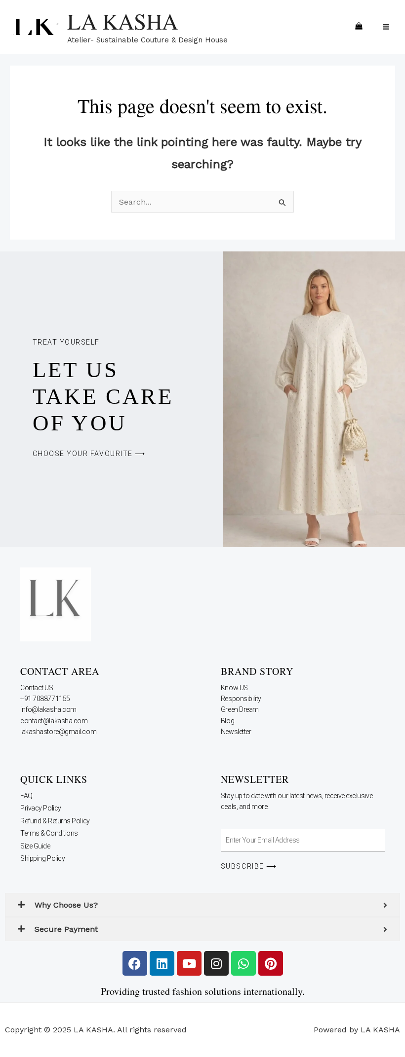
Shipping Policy (42, 858)
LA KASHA (122, 21)
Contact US (37, 688)
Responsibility (241, 699)
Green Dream (240, 709)
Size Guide (35, 846)
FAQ (26, 796)
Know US (235, 688)
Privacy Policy (40, 808)
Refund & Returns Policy (55, 821)
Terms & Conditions (49, 833)
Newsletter (236, 732)
